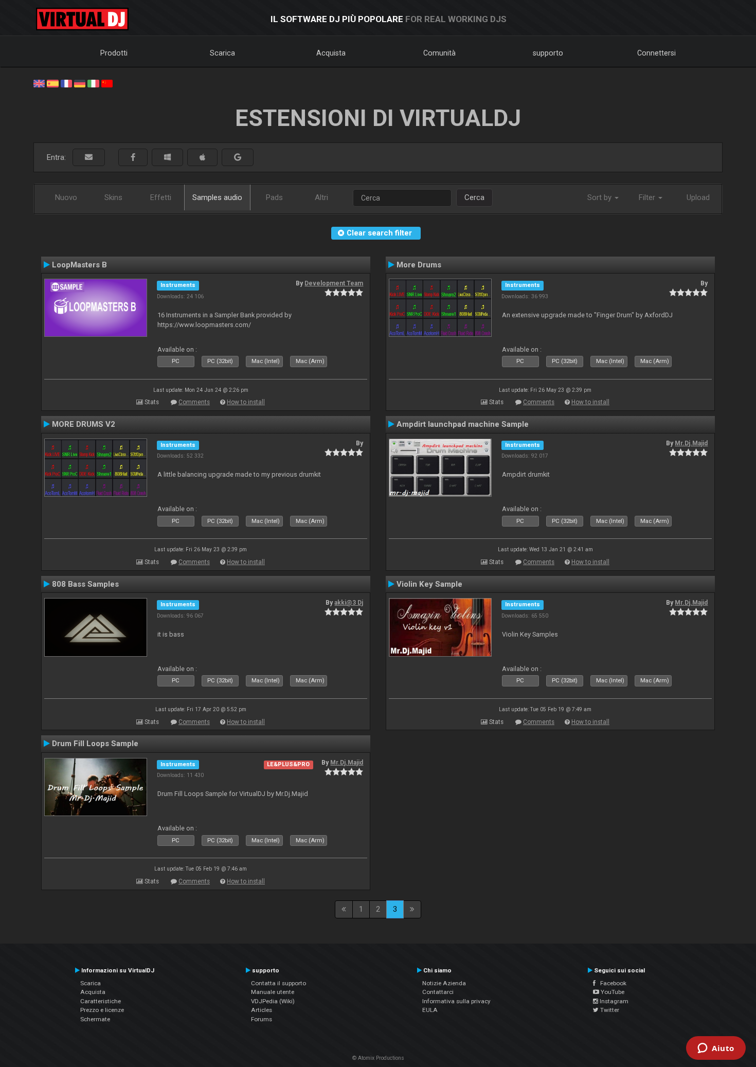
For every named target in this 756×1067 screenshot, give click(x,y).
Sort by (600, 197)
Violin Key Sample (429, 584)
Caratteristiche (100, 1001)
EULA (430, 1010)
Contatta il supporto (278, 983)
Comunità (439, 53)
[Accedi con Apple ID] (202, 158)
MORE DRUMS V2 (83, 424)
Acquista (331, 53)
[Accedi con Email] (89, 158)
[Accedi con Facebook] (133, 158)
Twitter (609, 1010)
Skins (113, 197)
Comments (194, 402)
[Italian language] (93, 82)
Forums (261, 1019)
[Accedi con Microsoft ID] (167, 158)
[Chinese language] (107, 82)
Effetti (160, 197)
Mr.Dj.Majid (691, 443)
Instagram (613, 1001)
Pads (274, 197)
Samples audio (217, 197)
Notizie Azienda (444, 983)
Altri (321, 197)
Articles (261, 1010)
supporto (548, 53)
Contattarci (438, 992)
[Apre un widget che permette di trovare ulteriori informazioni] (716, 1049)
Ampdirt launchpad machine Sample (463, 424)
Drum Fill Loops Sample (95, 743)
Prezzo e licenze (102, 1010)
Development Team (333, 283)
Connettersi (656, 53)
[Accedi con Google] (238, 158)
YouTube (611, 992)
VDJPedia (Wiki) (273, 1001)
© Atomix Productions (378, 1058)
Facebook (611, 983)
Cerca (474, 197)
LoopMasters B (79, 264)
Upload (698, 197)
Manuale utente (272, 992)
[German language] (79, 82)
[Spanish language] (52, 82)
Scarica (222, 53)
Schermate (95, 1019)
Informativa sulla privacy (456, 1001)
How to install (246, 402)
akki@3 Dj (348, 602)
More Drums (419, 264)
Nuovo (66, 197)
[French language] (66, 82)
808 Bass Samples (85, 584)
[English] (39, 82)
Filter (648, 197)
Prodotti (114, 53)
